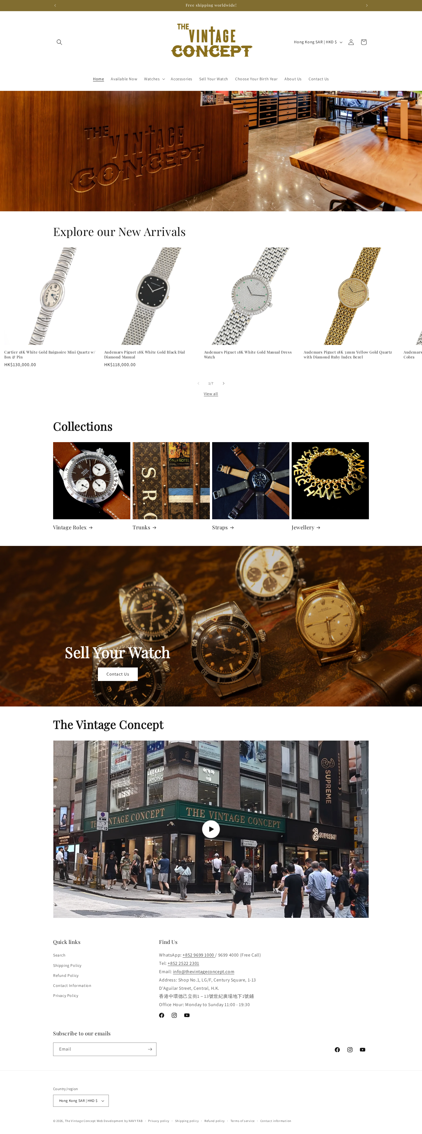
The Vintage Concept (80, 1121)
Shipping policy (187, 1121)
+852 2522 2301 (183, 963)
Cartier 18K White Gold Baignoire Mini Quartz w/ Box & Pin (49, 354)
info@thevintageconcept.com (204, 972)
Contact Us (118, 674)
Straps (220, 527)
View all (211, 393)
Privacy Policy (65, 995)
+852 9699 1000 (199, 955)
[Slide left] (198, 383)
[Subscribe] (150, 1049)
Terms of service (243, 1121)
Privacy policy (158, 1121)
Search (59, 955)
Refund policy (214, 1121)
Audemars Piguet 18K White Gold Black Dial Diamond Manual (144, 354)
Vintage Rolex (70, 527)
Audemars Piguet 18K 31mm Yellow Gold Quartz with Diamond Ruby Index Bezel (348, 354)
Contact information (275, 1121)
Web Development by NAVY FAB (120, 1121)
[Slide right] (223, 383)
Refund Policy (66, 975)
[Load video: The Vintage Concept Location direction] (211, 829)
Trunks (141, 527)
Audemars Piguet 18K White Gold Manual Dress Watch (248, 354)
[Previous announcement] (55, 5)
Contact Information (72, 985)
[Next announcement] (367, 5)
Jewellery (303, 527)
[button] (59, 42)
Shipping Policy (67, 965)
